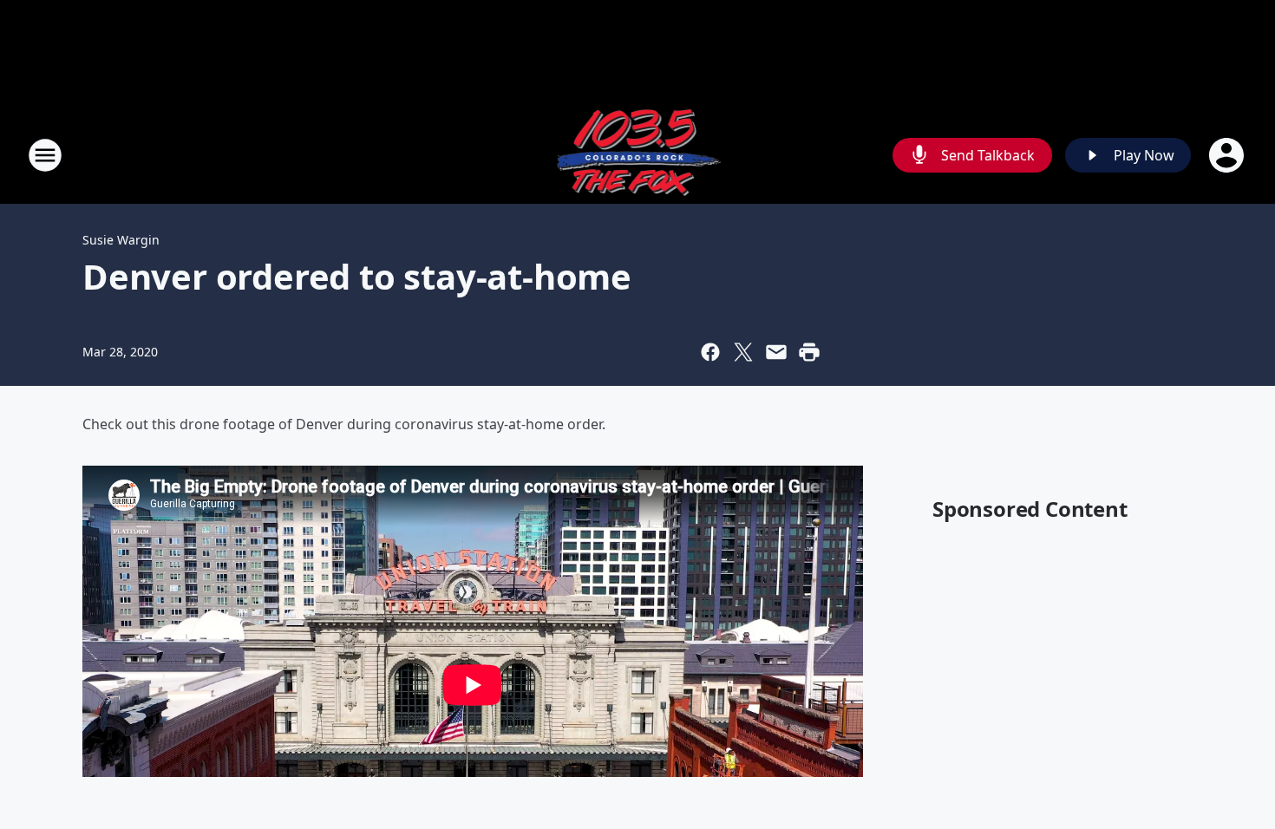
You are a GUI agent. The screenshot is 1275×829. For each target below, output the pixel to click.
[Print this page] (809, 352)
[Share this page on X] (743, 352)
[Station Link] (638, 154)
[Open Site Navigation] (45, 155)
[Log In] (1228, 155)
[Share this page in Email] (776, 352)
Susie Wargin (121, 240)
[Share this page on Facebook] (710, 352)
